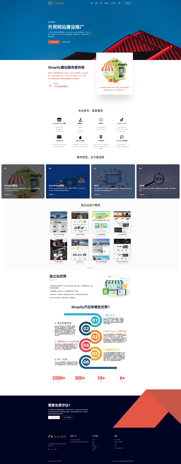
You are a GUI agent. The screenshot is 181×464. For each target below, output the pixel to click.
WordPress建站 (118, 442)
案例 (101, 3)
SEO (115, 444)
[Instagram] (58, 449)
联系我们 (106, 3)
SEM (115, 446)
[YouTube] (55, 449)
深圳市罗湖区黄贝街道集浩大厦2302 (79, 442)
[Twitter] (51, 449)
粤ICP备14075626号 (128, 461)
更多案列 (89, 267)
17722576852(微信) (75, 439)
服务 (96, 3)
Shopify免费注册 (118, 448)
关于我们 (113, 3)
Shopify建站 (117, 439)
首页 (92, 3)
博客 (119, 3)
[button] (54, 42)
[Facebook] (48, 449)
